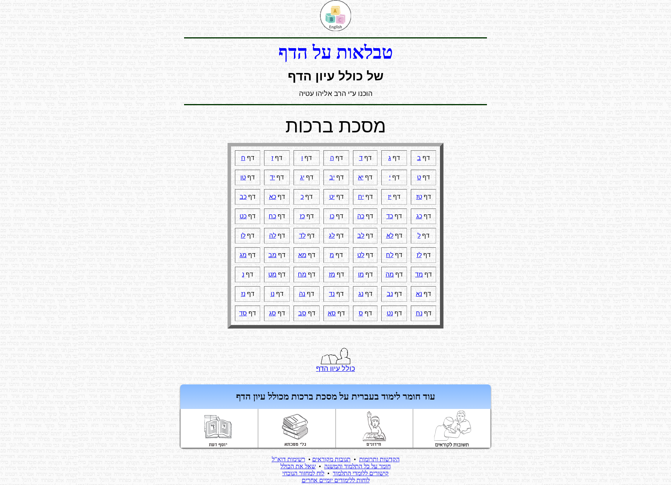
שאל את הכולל (298, 466)
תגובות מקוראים (331, 459)
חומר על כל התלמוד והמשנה (357, 466)
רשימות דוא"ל (288, 459)
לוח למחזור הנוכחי (303, 473)
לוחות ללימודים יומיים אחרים (336, 480)
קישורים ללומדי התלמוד (361, 473)
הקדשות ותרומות (379, 459)
